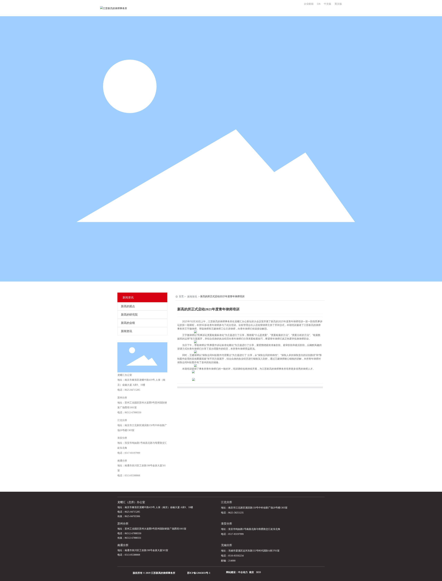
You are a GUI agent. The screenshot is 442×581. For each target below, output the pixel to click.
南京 (251, 572)
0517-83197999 (132, 453)
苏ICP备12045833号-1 (198, 573)
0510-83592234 (236, 555)
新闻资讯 (126, 331)
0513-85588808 (132, 475)
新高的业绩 (128, 322)
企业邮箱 (310, 3)
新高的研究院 (129, 314)
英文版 (338, 3)
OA (318, 3)
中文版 (327, 3)
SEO (258, 572)
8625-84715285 (132, 390)
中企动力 (243, 572)
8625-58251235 (236, 512)
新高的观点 (128, 306)
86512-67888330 (133, 412)
